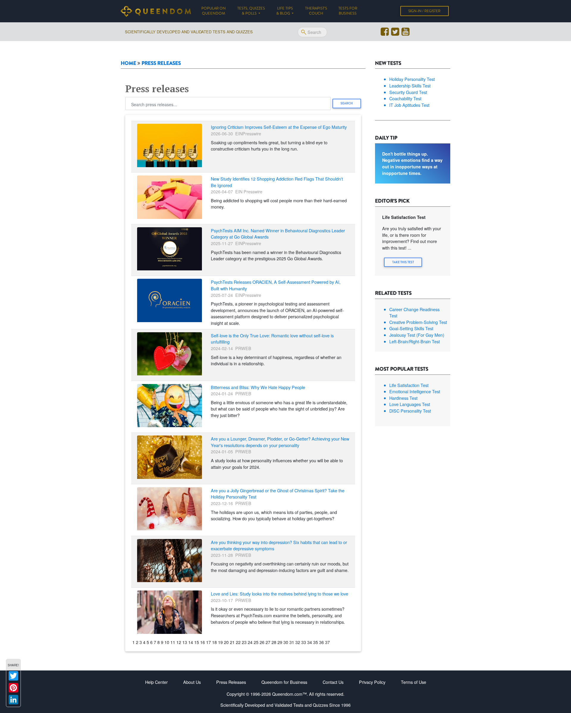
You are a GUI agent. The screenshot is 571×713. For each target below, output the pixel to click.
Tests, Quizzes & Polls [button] (251, 11)
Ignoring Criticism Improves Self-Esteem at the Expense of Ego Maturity (279, 127)
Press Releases (231, 682)
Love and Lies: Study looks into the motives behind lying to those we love (279, 593)
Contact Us (333, 682)
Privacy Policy (372, 682)
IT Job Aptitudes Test (409, 105)
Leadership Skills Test (410, 85)
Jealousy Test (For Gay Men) (416, 335)
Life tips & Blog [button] (284, 11)
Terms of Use (413, 682)
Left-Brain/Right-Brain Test (414, 341)
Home (128, 63)
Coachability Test (405, 98)
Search (347, 103)
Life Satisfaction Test (409, 385)
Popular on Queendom (216, 11)
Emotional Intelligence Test (414, 391)
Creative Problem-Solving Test (418, 322)
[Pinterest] (13, 688)
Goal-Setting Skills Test (411, 328)
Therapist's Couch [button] (316, 11)
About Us (192, 682)
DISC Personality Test (410, 411)
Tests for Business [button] (347, 11)
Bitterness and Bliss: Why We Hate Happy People (258, 387)
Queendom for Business (284, 682)
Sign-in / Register (424, 11)
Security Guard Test (408, 92)
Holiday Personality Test (412, 79)
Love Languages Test (409, 404)
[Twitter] (13, 676)
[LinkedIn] (13, 700)
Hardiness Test (403, 398)
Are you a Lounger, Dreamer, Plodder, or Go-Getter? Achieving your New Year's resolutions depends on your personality (280, 441)
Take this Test (403, 262)
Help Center (156, 682)
